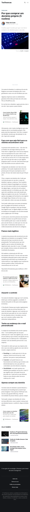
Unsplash (26, 51)
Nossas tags (15, 487)
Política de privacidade (15, 484)
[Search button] (25, 2)
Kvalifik (21, 51)
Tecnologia (4, 10)
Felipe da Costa (10, 22)
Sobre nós (15, 478)
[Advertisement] (15, 69)
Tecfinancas (6, 2)
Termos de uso (15, 481)
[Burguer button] (28, 2)
